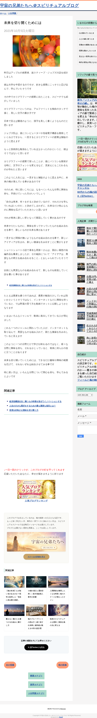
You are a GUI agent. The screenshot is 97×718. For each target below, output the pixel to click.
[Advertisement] (36, 445)
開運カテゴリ (36, 676)
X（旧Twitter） (85, 196)
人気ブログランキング (36, 500)
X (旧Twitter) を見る (36, 647)
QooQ (61, 717)
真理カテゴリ (36, 685)
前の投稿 (62, 665)
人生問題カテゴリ (36, 693)
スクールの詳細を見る (36, 557)
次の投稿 (10, 665)
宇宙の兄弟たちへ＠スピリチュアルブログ (39, 5)
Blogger (63, 709)
